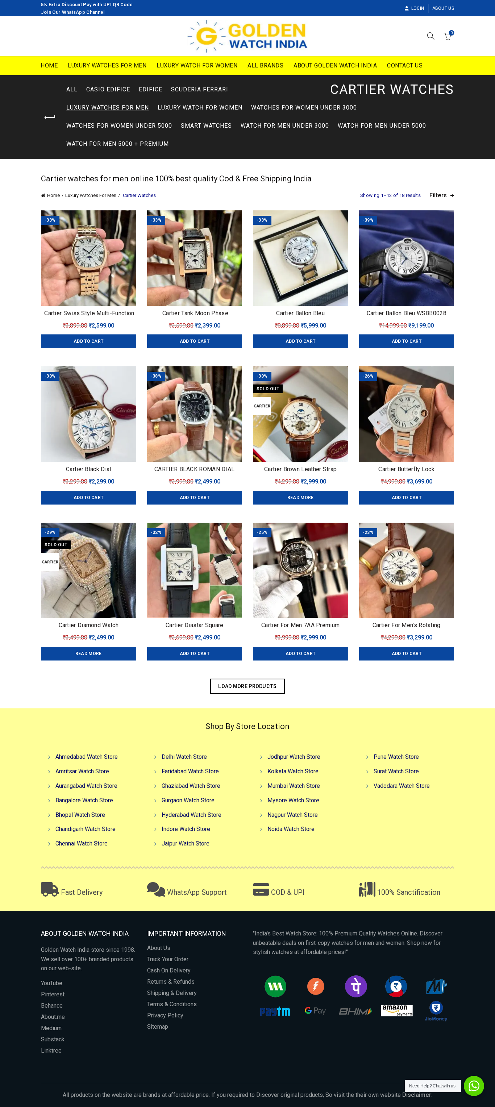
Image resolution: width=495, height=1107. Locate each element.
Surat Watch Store (396, 771)
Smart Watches (206, 125)
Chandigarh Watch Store (85, 829)
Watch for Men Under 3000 (285, 125)
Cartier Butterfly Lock (406, 469)
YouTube (51, 983)
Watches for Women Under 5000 (119, 125)
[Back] (50, 117)
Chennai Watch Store (81, 843)
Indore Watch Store (186, 829)
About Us (443, 8)
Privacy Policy (165, 1015)
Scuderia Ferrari (199, 89)
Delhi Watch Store (184, 756)
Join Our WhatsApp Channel (73, 12)
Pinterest (53, 994)
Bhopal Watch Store (80, 814)
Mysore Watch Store (293, 800)
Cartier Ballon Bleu (300, 313)
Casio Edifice (108, 89)
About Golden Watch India (335, 65)
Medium (51, 1028)
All (72, 89)
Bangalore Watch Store (84, 800)
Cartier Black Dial (88, 469)
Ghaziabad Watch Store (191, 785)
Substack (53, 1039)
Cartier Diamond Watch (88, 625)
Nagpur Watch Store (292, 814)
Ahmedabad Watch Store (86, 756)
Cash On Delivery (169, 970)
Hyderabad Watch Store (191, 814)
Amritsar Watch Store (82, 771)
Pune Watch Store (396, 756)
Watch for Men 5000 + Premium (117, 143)
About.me (53, 1016)
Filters (438, 195)
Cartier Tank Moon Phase (194, 313)
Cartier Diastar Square (195, 625)
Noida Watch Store (291, 829)
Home (49, 65)
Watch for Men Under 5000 (382, 125)
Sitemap (157, 1026)
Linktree (51, 1050)
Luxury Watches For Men (107, 65)
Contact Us (405, 65)
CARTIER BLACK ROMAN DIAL (194, 469)
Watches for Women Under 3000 (304, 107)
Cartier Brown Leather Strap (300, 469)
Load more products (247, 686)
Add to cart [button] (88, 341)
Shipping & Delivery (172, 992)
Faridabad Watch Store (190, 771)
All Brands (265, 65)
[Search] (431, 35)
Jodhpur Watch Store (293, 756)
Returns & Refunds (171, 981)
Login (417, 8)
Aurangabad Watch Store (86, 785)
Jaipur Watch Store (185, 843)
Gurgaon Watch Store (188, 800)
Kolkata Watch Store (293, 771)
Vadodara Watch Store (402, 785)
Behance (52, 1005)
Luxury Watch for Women (197, 65)
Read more (300, 497)
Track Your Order (167, 959)
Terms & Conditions (172, 1004)
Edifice (150, 89)
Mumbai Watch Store (293, 785)
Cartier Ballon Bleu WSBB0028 (406, 313)
